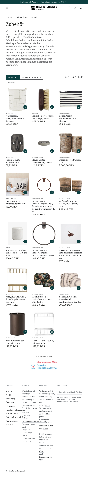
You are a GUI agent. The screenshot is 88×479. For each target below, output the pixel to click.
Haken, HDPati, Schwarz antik (13, 161)
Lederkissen (44, 457)
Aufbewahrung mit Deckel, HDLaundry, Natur (68, 204)
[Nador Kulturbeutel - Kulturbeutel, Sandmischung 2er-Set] (70, 280)
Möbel (47, 405)
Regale (45, 428)
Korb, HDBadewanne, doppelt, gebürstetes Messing (16, 299)
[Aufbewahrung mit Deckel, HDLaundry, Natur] (70, 184)
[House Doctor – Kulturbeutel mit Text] (17, 184)
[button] (69, 7)
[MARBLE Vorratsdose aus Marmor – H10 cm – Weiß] (17, 233)
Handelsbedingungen (16, 410)
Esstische (43, 425)
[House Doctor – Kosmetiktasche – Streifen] (70, 99)
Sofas (50, 423)
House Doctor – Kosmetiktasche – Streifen (67, 118)
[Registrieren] (81, 392)
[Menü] (7, 7)
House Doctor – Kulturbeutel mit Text (16, 202)
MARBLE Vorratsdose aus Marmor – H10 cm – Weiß (17, 253)
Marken (9, 391)
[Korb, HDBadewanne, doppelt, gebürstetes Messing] (17, 280)
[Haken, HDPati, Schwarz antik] (17, 143)
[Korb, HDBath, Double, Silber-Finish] (44, 324)
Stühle (50, 425)
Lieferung (10, 406)
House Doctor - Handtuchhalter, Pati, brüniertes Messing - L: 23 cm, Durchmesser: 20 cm (43, 206)
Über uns (10, 402)
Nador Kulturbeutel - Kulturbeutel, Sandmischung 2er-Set (70, 299)
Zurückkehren (12, 413)
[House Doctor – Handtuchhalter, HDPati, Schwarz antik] (44, 233)
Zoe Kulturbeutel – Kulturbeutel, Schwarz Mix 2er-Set (43, 299)
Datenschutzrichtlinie (16, 417)
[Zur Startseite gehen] (44, 8)
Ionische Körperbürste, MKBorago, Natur (43, 117)
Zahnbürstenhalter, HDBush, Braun (15, 342)
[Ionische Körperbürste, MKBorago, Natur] (44, 99)
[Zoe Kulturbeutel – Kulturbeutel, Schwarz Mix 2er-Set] (44, 280)
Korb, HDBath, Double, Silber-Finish (43, 342)
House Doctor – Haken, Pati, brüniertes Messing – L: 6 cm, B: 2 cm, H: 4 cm (70, 254)
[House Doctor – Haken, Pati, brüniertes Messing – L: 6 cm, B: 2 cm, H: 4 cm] (70, 233)
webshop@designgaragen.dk (34, 421)
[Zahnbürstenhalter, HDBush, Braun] (17, 324)
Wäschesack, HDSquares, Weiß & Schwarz (15, 118)
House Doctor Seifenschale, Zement (42, 161)
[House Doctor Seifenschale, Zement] (44, 143)
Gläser (41, 451)
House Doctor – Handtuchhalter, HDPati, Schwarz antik (43, 253)
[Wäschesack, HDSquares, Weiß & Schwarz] (17, 99)
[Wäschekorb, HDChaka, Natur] (70, 143)
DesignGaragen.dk (18, 471)
